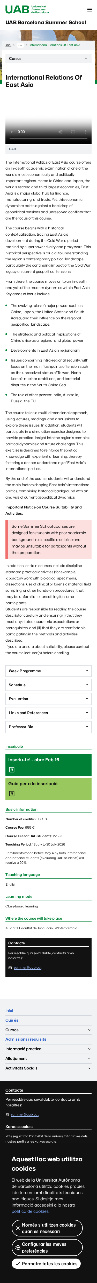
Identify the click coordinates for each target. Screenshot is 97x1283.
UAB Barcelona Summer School (45, 22)
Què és (11, 1020)
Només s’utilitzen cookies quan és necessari (49, 1228)
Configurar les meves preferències (44, 1247)
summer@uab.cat (27, 967)
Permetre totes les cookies (50, 1263)
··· (20, 45)
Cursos (15, 59)
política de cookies (30, 1211)
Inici (9, 1010)
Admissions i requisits (25, 1039)
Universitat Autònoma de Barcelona (27, 9)
